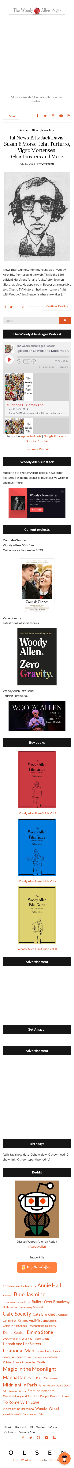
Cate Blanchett (45, 1314)
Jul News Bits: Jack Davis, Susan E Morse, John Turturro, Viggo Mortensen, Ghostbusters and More (37, 147)
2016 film (9, 1286)
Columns (10, 1432)
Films (35, 130)
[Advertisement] (37, 55)
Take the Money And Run (17, 1396)
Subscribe (47, 367)
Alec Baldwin (23, 1286)
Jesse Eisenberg (48, 1351)
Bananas (7, 1295)
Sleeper (22, 1391)
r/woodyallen (37, 1246)
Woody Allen (27, 1432)
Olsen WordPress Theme (28, 1460)
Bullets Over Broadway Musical (23, 1307)
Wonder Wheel (47, 1408)
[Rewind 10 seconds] (19, 361)
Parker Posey (47, 1385)
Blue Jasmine (30, 1294)
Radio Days (63, 1385)
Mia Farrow (50, 1378)
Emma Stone (40, 1332)
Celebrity (63, 1314)
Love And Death (35, 1362)
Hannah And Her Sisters (22, 1344)
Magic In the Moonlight (29, 1369)
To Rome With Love (21, 1402)
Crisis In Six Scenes (15, 1325)
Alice (33, 1286)
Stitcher (43, 441)
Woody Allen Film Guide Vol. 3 (37, 949)
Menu (12, 116)
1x (26, 361)
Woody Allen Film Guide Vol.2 (37, 881)
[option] (37, 394)
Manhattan (14, 1377)
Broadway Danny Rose (16, 1302)
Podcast (20, 1427)
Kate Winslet (50, 1357)
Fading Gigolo (41, 1338)
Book (8, 1427)
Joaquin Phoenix (14, 1357)
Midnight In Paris (20, 1384)
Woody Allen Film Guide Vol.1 (37, 813)
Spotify (31, 441)
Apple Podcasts (31, 436)
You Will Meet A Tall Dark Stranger (20, 1414)
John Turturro (34, 1357)
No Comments (45, 163)
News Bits (47, 130)
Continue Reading (57, 306)
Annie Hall (49, 1285)
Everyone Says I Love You (17, 1338)
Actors (24, 130)
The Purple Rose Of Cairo (52, 1396)
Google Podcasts (55, 436)
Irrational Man (18, 1350)
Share (63, 367)
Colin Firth (10, 1320)
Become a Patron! (37, 449)
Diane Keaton (14, 1332)
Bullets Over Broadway (51, 1301)
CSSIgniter (54, 1460)
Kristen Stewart (13, 1362)
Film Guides (37, 1427)
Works (53, 1427)
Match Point (35, 1378)
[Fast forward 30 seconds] (36, 361)
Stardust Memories (41, 1391)
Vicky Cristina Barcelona (18, 1408)
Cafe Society (17, 1313)
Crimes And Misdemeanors (37, 1320)
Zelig (41, 1414)
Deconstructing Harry (42, 1325)
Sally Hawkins (10, 1391)
